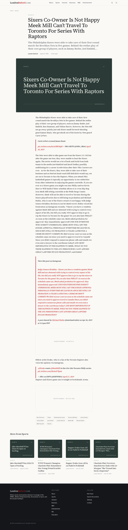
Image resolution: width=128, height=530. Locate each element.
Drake (49, 417)
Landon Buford (33, 53)
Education (55, 515)
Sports (57, 2)
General (64, 2)
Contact (89, 503)
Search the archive (93, 497)
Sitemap (89, 500)
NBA (79, 2)
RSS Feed (90, 494)
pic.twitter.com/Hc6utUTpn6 (50, 371)
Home (11, 10)
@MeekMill (55, 368)
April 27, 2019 (68, 376)
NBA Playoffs (40, 423)
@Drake (41, 368)
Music (51, 2)
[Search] (112, 2)
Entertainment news (59, 417)
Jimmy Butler (40, 420)
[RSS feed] (116, 2)
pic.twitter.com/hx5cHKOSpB (50, 146)
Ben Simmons (40, 417)
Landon (20, 491)
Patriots (49, 423)
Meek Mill (70, 420)
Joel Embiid (50, 420)
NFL (53, 512)
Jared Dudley (84, 417)
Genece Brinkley (72, 417)
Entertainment (87, 2)
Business (72, 2)
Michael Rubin (58, 320)
